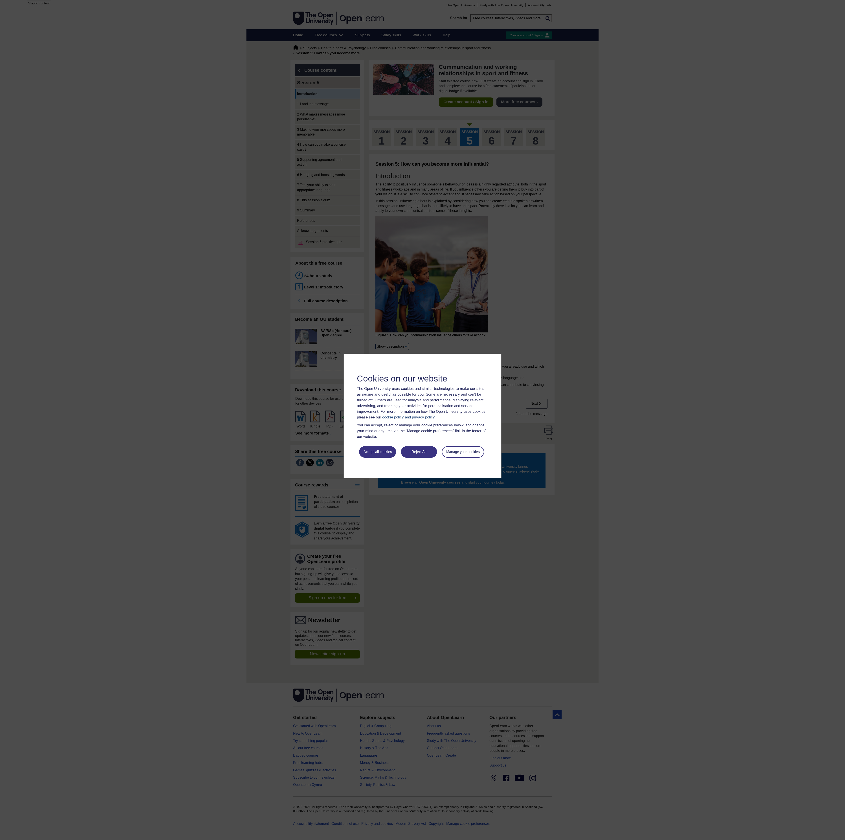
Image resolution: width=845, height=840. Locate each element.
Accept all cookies (378, 452)
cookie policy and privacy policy (408, 417)
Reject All (418, 452)
